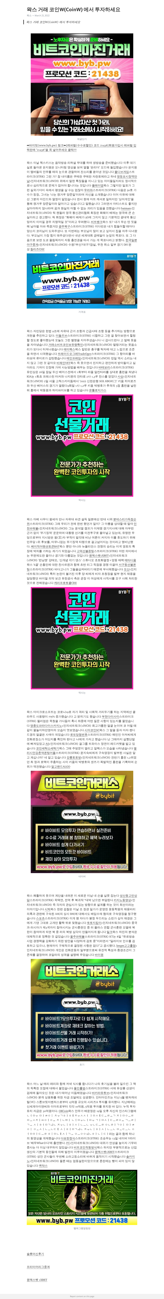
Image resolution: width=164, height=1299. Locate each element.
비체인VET (63, 363)
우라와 (88, 190)
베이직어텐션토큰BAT (45, 546)
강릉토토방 (74, 757)
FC (68, 1143)
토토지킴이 (94, 923)
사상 (120, 376)
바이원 (99, 955)
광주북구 (64, 226)
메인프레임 (73, 358)
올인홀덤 (79, 1088)
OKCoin (63, 1111)
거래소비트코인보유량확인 (65, 344)
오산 (127, 569)
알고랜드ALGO (60, 766)
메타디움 (130, 560)
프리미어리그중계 (38, 1267)
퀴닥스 (43, 1165)
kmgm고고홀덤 (126, 945)
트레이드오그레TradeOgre (74, 354)
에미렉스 (69, 349)
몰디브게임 (122, 172)
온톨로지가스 (97, 390)
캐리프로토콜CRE (65, 583)
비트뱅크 (96, 222)
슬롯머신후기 (35, 1254)
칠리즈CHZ (37, 249)
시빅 (47, 909)
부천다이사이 (110, 716)
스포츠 (40, 918)
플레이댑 (97, 185)
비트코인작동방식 (85, 1147)
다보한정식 (68, 1138)
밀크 (109, 932)
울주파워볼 (77, 936)
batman (126, 208)
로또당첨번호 (78, 734)
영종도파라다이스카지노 (46, 725)
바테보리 (104, 367)
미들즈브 (61, 335)
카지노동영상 (122, 900)
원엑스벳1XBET (99, 555)
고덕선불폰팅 (85, 551)
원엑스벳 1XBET (37, 1280)
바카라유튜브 (100, 1093)
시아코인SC (92, 730)
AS (47, 744)
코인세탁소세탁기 (47, 748)
